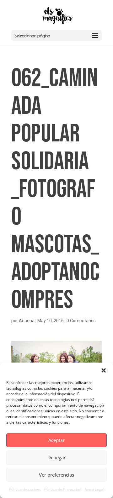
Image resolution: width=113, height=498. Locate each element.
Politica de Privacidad (62, 489)
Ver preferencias (56, 475)
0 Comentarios (81, 320)
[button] (103, 370)
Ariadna (27, 320)
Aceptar (56, 440)
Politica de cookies (25, 489)
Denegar (56, 457)
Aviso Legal (94, 489)
